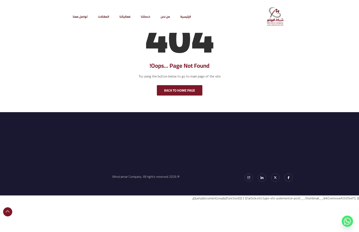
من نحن (165, 16)
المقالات (103, 16)
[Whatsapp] (347, 221)
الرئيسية (185, 16)
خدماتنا (145, 16)
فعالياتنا (124, 16)
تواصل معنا (80, 16)
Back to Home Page (179, 90)
